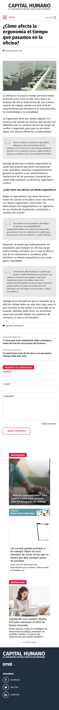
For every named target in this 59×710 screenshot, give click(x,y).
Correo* (6, 384)
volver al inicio (30, 642)
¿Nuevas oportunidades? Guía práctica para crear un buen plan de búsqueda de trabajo (29, 498)
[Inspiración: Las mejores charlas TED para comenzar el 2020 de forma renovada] (29, 615)
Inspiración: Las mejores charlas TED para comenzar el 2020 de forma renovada (28, 622)
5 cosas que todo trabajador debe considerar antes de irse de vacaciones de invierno (27, 342)
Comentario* (8, 396)
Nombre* (7, 372)
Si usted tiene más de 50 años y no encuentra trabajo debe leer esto (27, 354)
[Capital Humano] (29, 9)
